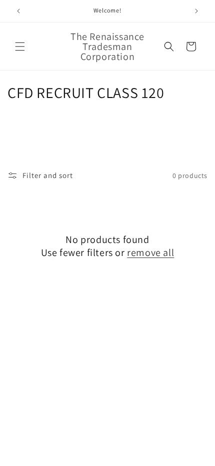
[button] (20, 47)
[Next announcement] (197, 11)
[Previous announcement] (19, 11)
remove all (150, 252)
